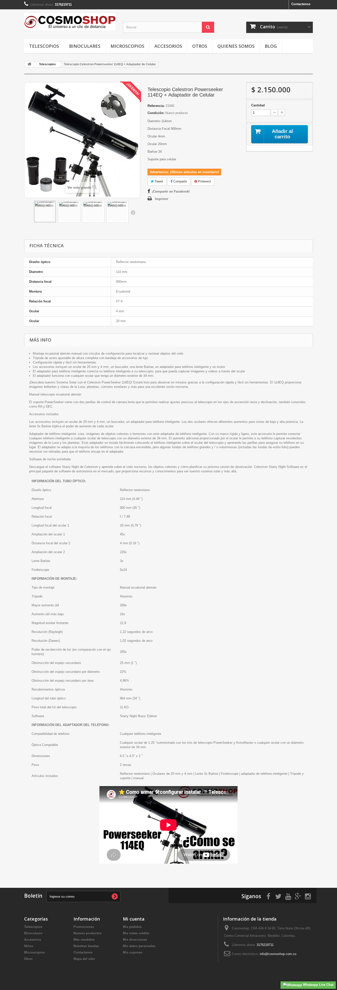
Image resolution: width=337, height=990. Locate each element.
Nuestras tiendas (86, 946)
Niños (28, 946)
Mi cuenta (134, 919)
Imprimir (161, 199)
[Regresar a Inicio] (29, 64)
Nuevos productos (87, 933)
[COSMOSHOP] (69, 22)
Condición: (156, 113)
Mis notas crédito (136, 933)
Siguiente (133, 212)
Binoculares (84, 46)
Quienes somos (236, 46)
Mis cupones (132, 952)
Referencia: (156, 106)
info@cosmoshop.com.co (278, 954)
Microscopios (127, 46)
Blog (271, 46)
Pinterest (204, 181)
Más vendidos (84, 939)
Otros (199, 46)
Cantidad (258, 105)
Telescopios (44, 46)
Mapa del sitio (84, 959)
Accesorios (168, 46)
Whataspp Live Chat (317, 985)
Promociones (84, 927)
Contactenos (300, 4)
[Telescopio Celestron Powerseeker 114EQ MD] (45, 211)
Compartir (179, 181)
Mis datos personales (139, 946)
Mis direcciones (135, 939)
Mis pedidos (132, 927)
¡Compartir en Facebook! (171, 191)
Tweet (158, 181)
